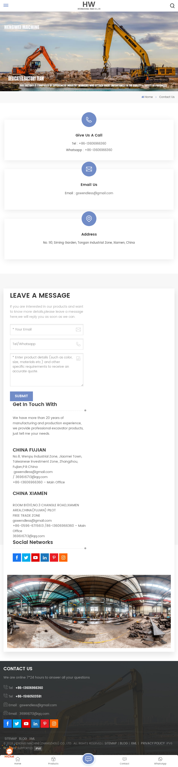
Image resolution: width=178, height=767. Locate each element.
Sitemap (11, 739)
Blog (23, 739)
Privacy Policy (153, 743)
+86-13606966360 (92, 143)
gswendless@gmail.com (94, 193)
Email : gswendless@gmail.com (33, 705)
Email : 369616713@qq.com (29, 714)
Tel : (26, 688)
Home (149, 97)
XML (32, 739)
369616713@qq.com (32, 477)
